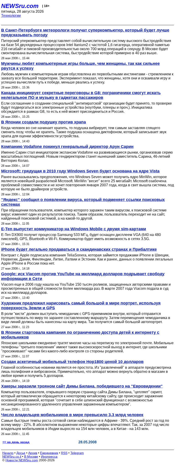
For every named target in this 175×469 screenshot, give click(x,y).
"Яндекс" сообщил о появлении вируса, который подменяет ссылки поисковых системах (83, 202)
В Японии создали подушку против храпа (43, 122)
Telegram (77, 453)
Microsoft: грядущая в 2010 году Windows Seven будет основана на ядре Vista (80, 171)
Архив (32, 453)
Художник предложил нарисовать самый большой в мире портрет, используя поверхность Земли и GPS (81, 305)
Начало (7, 453)
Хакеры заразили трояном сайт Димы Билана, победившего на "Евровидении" (82, 386)
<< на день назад (16, 442)
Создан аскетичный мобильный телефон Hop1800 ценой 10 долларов (72, 361)
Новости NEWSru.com (21, 460)
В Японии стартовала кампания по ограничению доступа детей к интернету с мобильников (80, 334)
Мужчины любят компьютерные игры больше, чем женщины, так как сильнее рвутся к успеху (80, 66)
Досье (20, 453)
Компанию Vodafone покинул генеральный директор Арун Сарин (67, 146)
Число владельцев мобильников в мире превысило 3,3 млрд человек (72, 415)
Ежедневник (49, 453)
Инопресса (49, 456)
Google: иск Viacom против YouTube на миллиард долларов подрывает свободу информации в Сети (83, 276)
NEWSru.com (20, 5)
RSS (64, 453)
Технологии (11, 15)
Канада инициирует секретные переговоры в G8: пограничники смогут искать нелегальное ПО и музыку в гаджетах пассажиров (81, 95)
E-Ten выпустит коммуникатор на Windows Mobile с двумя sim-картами (73, 229)
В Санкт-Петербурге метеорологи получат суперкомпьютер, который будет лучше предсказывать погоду (85, 32)
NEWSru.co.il (11, 456)
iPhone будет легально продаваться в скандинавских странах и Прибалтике (79, 249)
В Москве (31, 456)
